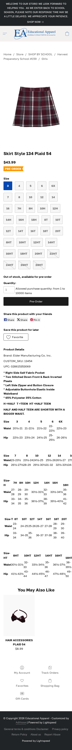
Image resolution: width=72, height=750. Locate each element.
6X (53, 186)
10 (30, 197)
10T (57, 219)
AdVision (21, 722)
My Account (22, 672)
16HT (9, 253)
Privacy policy (60, 729)
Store (19, 54)
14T (20, 231)
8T (46, 219)
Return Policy (19, 734)
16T (33, 231)
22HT (53, 253)
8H (31, 208)
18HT (23, 253)
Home (7, 54)
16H (21, 219)
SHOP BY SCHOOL (40, 54)
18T (45, 231)
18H (34, 219)
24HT (9, 265)
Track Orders (49, 672)
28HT (39, 265)
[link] (36, 22)
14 (53, 197)
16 (7, 208)
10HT (22, 242)
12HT (36, 242)
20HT (38, 253)
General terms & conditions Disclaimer (26, 729)
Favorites (22, 685)
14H (8, 219)
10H (42, 208)
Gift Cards (22, 698)
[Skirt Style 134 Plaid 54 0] (36, 105)
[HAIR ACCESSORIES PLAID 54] (19, 615)
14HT (51, 242)
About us (36, 734)
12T (8, 231)
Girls (45, 58)
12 (42, 197)
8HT (9, 242)
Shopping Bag (50, 685)
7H (19, 208)
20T (57, 231)
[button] (36, 34)
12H (55, 208)
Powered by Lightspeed (36, 740)
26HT (24, 265)
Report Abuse (52, 734)
